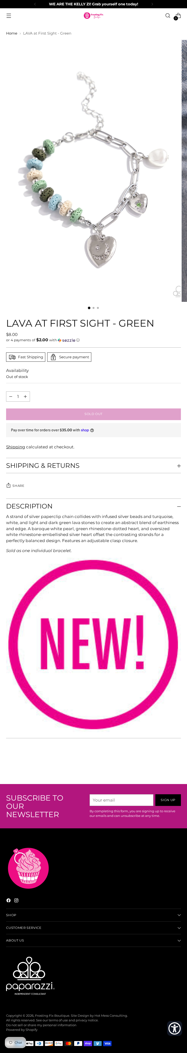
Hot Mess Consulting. (111, 1015)
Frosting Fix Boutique (52, 1015)
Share (18, 486)
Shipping (15, 446)
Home (11, 33)
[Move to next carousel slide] (177, 767)
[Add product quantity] (10, 396)
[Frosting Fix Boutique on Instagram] (17, 901)
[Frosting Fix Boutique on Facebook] (9, 901)
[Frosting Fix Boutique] (93, 15)
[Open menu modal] (9, 16)
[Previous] (35, 4)
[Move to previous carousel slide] (165, 767)
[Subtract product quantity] (25, 396)
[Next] (152, 4)
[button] (93, 340)
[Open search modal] (168, 16)
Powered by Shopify (21, 1030)
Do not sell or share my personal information (41, 1025)
